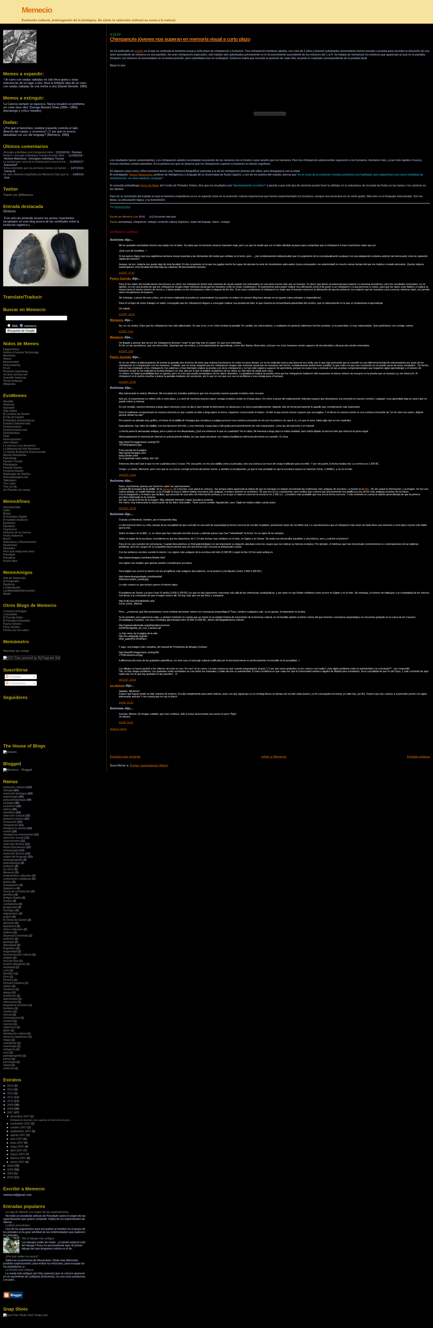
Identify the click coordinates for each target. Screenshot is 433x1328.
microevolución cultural (17, 954)
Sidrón (7, 986)
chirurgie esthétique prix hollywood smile (28, 152)
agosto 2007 (18, 1135)
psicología (9, 1062)
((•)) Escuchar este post (162, 216)
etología (152, 221)
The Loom (9, 483)
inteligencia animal (14, 828)
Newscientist (122, 206)
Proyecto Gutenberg (15, 371)
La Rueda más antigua (19, 1269)
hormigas (9, 910)
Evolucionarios (12, 426)
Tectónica (9, 989)
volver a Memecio (273, 756)
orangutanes (11, 885)
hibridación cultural (15, 1033)
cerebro (8, 1011)
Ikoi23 (7, 538)
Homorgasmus (12, 439)
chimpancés (140, 221)
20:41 (142, 216)
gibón (6, 1030)
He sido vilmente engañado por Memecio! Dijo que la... (36, 174)
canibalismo (10, 904)
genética (8, 894)
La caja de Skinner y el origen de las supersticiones (37, 1212)
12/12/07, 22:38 (127, 382)
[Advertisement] (192, 741)
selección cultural (14, 815)
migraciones (10, 913)
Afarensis (9, 404)
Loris (6, 970)
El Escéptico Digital (15, 516)
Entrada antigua (418, 756)
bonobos (8, 1008)
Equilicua (9, 584)
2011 (10, 1097)
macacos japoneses (15, 1036)
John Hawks (10, 442)
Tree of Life (10, 486)
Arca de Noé (10, 960)
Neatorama (10, 545)
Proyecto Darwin (13, 470)
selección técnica (13, 844)
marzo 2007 (18, 1154)
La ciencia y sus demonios (19, 445)
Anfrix (6, 510)
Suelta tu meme (118, 729)
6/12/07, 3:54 (126, 331)
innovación (10, 822)
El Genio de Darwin (15, 919)
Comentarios (17, 683)
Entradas (14, 676)
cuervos (8, 1024)
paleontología (11, 863)
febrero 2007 (18, 1158)
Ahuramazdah (12, 507)
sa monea (117, 685)
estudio (138, 50)
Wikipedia (9, 384)
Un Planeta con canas (16, 489)
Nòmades (9, 548)
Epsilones (9, 523)
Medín (7, 593)
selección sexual (13, 837)
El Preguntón (11, 581)
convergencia (11, 1017)
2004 (10, 1173)
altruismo (8, 923)
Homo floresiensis (14, 847)
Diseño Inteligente (14, 964)
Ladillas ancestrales (17, 1225)
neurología (9, 1046)
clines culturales (13, 929)
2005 (10, 1169)
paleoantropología (14, 799)
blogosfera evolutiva (15, 1005)
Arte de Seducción (14, 578)
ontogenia (9, 1049)
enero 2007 (17, 1162)
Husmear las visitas (16, 650)
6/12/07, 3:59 (126, 351)
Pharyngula (10, 464)
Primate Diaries (12, 467)
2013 (10, 1089)
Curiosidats (10, 614)
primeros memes (13, 818)
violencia (8, 1068)
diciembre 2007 (20, 1116)
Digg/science (11, 349)
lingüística (183, 221)
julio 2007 (16, 1139)
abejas (7, 992)
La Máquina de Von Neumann (21, 448)
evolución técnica (14, 853)
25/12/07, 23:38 (127, 508)
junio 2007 (17, 1142)
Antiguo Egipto (12, 897)
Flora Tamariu (11, 627)
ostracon (167, 489)
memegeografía (13, 859)
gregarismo (10, 907)
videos (215, 221)
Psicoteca (9, 557)
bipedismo (9, 926)
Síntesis (9, 211)
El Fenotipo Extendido (16, 620)
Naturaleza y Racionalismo (19, 542)
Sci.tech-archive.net (15, 374)
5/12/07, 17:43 (126, 272)
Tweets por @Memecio (18, 195)
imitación (8, 866)
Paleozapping (11, 365)
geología (8, 942)
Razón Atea (10, 560)
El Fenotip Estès (13, 617)
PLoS (6, 368)
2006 (10, 1165)
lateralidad (9, 945)
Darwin (7, 900)
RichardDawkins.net (15, 477)
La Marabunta (11, 587)
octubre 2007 (18, 1127)
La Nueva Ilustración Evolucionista (24, 451)
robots (7, 1065)
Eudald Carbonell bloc (17, 423)
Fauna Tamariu (12, 623)
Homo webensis (13, 535)
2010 (10, 1101)
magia (7, 1039)
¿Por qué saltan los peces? (22, 1256)
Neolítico (8, 973)
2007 (10, 1112)
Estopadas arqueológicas (19, 420)
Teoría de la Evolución (16, 891)
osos (6, 1052)
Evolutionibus (11, 433)
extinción (8, 938)
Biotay (7, 513)
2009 (10, 1104)
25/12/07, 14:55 (127, 475)
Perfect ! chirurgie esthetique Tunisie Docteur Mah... (34, 155)
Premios (8, 979)
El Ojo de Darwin (13, 417)
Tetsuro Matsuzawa (140, 174)
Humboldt (9, 967)
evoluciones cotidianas (17, 878)
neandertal (9, 1043)
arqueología (10, 796)
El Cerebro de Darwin (16, 414)
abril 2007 (16, 1150)
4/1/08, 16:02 (126, 722)
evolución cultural (167, 221)
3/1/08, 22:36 (126, 702)
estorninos (9, 1027)
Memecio (37, 10)
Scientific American (14, 377)
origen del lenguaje (200, 221)
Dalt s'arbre (10, 410)
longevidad (10, 951)
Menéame (9, 355)
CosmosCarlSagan (15, 611)
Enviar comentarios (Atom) (149, 765)
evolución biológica (15, 793)
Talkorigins (9, 480)
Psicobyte (9, 554)
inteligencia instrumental (18, 834)
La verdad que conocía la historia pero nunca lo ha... (35, 161)
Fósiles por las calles (16, 630)
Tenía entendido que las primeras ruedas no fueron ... (36, 168)
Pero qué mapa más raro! (18, 551)
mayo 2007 (17, 1146)
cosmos (8, 1021)
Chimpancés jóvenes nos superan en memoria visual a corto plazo (180, 39)
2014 (10, 1085)
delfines (8, 932)
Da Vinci (8, 869)
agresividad (10, 998)
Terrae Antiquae (13, 380)
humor (7, 831)
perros (7, 1058)
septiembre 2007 (21, 1131)
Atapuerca (9, 888)
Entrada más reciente (125, 756)
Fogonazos (10, 529)
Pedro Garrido (120, 278)
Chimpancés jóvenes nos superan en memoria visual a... (41, 1120)
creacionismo (11, 840)
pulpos (7, 916)
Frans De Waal (149, 185)
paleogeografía (12, 1055)
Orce (6, 976)
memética (9, 812)
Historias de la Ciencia (17, 532)
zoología (225, 221)
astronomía (10, 1002)
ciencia (7, 1014)
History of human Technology (21, 352)
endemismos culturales (17, 875)
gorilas (7, 882)
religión (7, 957)
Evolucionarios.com (15, 429)
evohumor (9, 806)
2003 (10, 1177)
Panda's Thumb (12, 461)
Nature (7, 358)
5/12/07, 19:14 (126, 314)
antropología (125, 221)
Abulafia (8, 401)
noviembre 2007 (20, 1123)
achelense (9, 995)
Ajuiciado (9, 407)
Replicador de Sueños (17, 474)
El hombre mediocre (15, 519)
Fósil (6, 436)
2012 (10, 1093)
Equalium (9, 526)
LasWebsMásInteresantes (19, 590)
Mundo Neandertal (14, 455)
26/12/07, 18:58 (127, 679)
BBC (366, 489)
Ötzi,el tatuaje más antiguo (38, 1238)
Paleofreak (9, 458)
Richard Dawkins (13, 983)
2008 (10, 1108)
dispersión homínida (15, 935)
